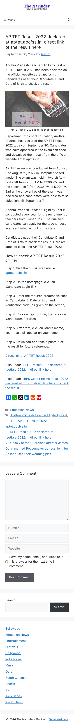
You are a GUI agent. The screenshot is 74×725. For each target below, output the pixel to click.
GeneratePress (58, 719)
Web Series (13, 696)
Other (9, 671)
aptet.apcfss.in (16, 273)
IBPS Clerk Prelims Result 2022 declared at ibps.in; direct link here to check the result (37, 383)
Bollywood (12, 628)
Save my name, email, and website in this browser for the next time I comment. (36, 561)
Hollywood (13, 653)
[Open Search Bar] (69, 19)
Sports (10, 684)
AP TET (10, 421)
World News (14, 702)
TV (7, 690)
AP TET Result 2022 (32, 421)
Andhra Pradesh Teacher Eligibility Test (38, 415)
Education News (22, 410)
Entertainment (15, 641)
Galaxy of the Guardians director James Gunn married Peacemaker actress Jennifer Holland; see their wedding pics (36, 448)
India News (13, 659)
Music (9, 665)
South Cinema (15, 677)
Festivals (11, 647)
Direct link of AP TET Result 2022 (29, 355)
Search (10, 600)
